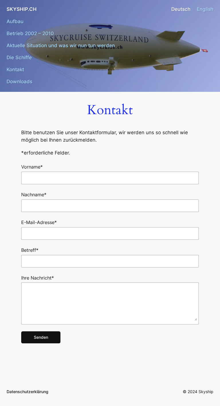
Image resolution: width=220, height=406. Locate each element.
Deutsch (180, 9)
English (205, 9)
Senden (41, 337)
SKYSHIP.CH (22, 9)
